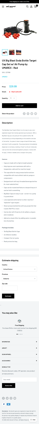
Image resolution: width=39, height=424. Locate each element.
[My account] (31, 6)
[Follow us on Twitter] (7, 398)
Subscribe (8, 385)
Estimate (8, 296)
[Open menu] (3, 7)
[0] (35, 6)
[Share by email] (35, 113)
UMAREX (4, 77)
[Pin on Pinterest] (28, 113)
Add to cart (19, 106)
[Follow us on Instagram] (11, 398)
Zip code (5, 284)
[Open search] (27, 6)
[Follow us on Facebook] (3, 398)
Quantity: (5, 98)
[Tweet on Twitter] (31, 113)
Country (4, 265)
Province (5, 274)
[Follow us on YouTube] (14, 398)
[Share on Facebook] (24, 113)
